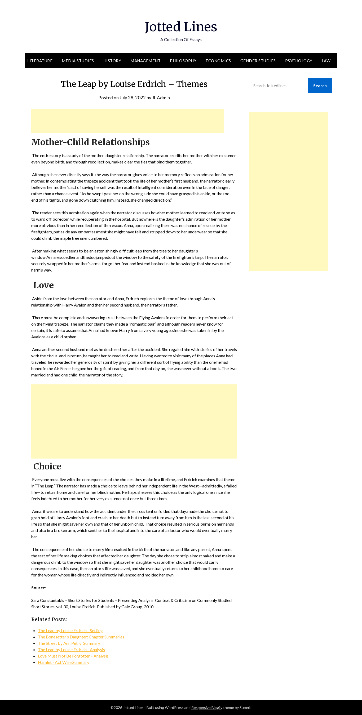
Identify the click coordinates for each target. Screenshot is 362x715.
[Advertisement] (127, 121)
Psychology (298, 60)
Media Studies (78, 60)
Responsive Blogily (206, 707)
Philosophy (183, 60)
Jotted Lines (181, 27)
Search (320, 85)
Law (326, 60)
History (112, 60)
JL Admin (161, 97)
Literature (39, 60)
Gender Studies (258, 60)
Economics (218, 60)
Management (145, 60)
